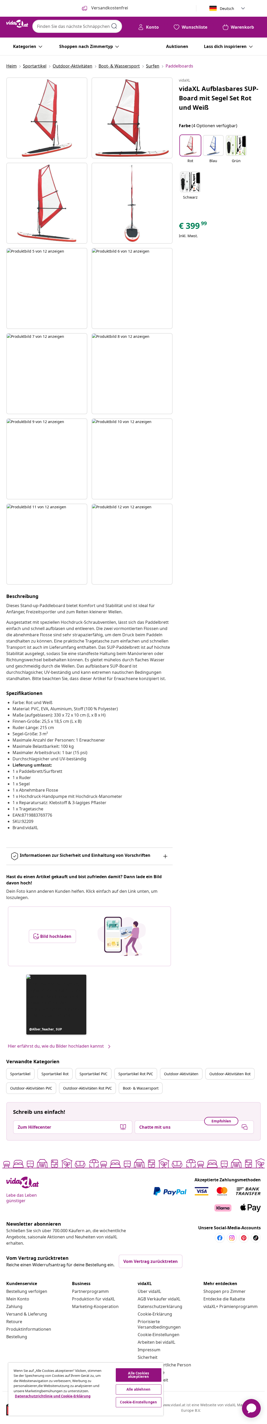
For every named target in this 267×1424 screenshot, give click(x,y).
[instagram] (231, 1237)
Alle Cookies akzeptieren (138, 1375)
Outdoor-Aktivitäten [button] (181, 1073)
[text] (193, 227)
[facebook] (219, 1237)
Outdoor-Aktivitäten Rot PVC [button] (87, 1088)
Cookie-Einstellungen (158, 1334)
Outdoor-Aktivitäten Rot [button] (230, 1073)
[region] (85, 1389)
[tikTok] (255, 1237)
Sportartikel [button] (20, 1073)
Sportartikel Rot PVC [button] (135, 1073)
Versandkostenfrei (109, 8)
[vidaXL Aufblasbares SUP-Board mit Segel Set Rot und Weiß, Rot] (47, 118)
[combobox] (77, 26)
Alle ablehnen (138, 1389)
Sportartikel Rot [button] (55, 1073)
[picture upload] (121, 936)
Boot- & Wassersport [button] (141, 1088)
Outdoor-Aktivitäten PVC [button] (31, 1088)
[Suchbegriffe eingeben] (114, 26)
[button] (56, 1005)
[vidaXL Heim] (17, 24)
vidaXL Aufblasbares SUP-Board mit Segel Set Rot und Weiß (218, 98)
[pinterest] (243, 1237)
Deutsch (227, 8)
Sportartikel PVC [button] (93, 1073)
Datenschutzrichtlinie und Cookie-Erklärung (52, 1396)
